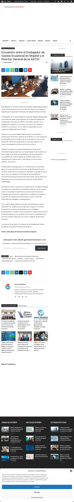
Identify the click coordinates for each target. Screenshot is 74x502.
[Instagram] (19, 297)
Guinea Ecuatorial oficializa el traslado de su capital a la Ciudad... (66, 429)
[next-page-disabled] (55, 146)
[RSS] (23, 297)
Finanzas (21, 40)
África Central (31, 40)
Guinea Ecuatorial (29, 258)
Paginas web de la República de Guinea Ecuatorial (40, 447)
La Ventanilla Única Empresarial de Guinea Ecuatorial (17, 449)
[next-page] (5, 356)
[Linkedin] (58, 1)
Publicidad (33, 1)
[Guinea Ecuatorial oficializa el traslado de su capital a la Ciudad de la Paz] (62, 66)
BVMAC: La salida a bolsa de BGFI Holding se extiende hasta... (65, 447)
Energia (13, 40)
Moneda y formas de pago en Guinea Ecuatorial (40, 429)
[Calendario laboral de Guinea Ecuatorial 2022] (30, 456)
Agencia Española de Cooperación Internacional (27, 256)
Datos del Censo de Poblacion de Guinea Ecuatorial (40, 438)
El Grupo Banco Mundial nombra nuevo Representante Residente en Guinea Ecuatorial (40, 324)
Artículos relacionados (9, 306)
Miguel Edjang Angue (7, 261)
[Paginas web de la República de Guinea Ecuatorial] (30, 447)
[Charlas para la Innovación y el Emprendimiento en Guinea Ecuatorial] (5, 438)
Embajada (20, 258)
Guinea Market (8, 62)
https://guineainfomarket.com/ (22, 287)
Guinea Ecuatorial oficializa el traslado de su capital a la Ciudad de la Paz (61, 70)
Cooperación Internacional (13, 45)
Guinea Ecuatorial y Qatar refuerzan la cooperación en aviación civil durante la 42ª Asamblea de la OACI (25, 346)
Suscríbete (46, 1)
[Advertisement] (37, 24)
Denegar (37, 492)
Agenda (55, 40)
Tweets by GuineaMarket (59, 159)
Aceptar (37, 487)
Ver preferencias (37, 497)
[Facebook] (55, 1)
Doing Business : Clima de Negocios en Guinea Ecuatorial (17, 458)
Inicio (2, 45)
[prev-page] (2, 356)
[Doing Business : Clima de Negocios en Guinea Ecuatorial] (5, 458)
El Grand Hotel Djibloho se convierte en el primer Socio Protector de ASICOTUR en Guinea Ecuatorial (8, 324)
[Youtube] (71, 1)
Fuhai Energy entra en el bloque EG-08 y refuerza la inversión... (66, 438)
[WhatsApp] (68, 1)
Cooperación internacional (9, 258)
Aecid (11, 256)
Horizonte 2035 (39, 258)
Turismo (47, 40)
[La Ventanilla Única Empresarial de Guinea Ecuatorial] (5, 449)
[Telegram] (61, 1)
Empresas (40, 40)
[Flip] (30, 70)
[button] (71, 471)
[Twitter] (64, 1)
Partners (40, 1)
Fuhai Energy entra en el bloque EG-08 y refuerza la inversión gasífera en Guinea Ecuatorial (66, 80)
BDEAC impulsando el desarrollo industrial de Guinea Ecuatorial (17, 429)
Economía (5, 40)
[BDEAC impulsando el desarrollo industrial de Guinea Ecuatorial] (5, 429)
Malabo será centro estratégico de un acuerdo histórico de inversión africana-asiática (40, 346)
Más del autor (23, 306)
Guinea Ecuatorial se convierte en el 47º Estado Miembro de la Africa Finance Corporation (24, 324)
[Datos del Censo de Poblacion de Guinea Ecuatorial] (30, 438)
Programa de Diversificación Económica (25, 261)
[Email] (21, 70)
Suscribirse (41, 248)
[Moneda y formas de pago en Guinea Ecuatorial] (30, 429)
